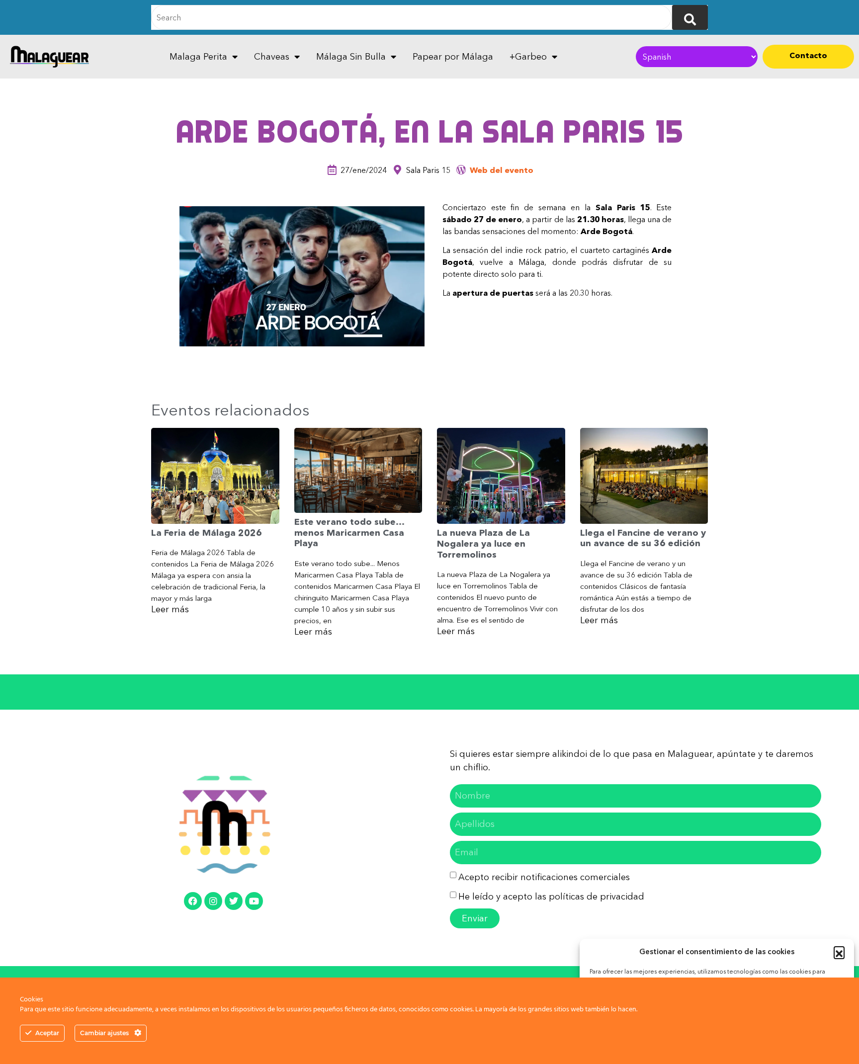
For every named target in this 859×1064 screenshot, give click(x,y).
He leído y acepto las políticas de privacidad (551, 896)
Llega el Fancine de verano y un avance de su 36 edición (643, 538)
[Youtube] (254, 901)
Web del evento (501, 170)
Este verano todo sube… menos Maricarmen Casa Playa (349, 532)
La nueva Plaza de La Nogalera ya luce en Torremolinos (483, 543)
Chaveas (271, 56)
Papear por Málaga (453, 56)
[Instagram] (213, 901)
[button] (839, 952)
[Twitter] (234, 901)
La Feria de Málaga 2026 (206, 532)
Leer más (170, 609)
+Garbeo (528, 56)
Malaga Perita (198, 56)
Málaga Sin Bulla (351, 56)
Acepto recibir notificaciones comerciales (544, 877)
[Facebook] (193, 901)
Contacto (808, 55)
